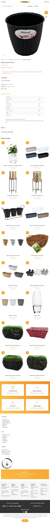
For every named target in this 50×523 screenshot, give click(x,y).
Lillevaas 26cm (37, 315)
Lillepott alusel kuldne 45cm (13, 195)
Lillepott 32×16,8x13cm (12, 285)
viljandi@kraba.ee (34, 497)
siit (6, 122)
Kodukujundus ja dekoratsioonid (14, 59)
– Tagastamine (5, 427)
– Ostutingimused (5, 419)
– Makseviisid (4, 424)
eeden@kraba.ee (26, 495)
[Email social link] (5, 89)
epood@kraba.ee (25, 476)
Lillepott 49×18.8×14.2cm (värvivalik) (37, 225)
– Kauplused (4, 436)
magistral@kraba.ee (7, 495)
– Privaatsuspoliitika (5, 421)
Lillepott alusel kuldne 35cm (37, 195)
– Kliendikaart (4, 437)
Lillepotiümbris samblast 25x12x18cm (37, 375)
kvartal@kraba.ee (14, 494)
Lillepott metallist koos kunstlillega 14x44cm (13, 165)
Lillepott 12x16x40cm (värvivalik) (37, 165)
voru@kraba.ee (43, 494)
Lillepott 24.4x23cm (13, 315)
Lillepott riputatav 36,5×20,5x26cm (37, 285)
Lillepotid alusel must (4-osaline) (13, 225)
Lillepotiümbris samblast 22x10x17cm (12, 375)
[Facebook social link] (4, 89)
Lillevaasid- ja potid (27, 59)
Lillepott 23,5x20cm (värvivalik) (12, 255)
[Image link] (7, 463)
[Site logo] (25, 1)
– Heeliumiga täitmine (6, 434)
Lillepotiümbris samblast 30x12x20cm (13, 345)
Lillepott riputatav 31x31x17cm (37, 255)
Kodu (6, 59)
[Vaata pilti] (3, 55)
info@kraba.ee (7, 454)
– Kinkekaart (4, 439)
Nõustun (25, 520)
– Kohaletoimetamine (6, 422)
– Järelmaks (4, 425)
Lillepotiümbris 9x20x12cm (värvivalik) (37, 345)
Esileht (2, 59)
